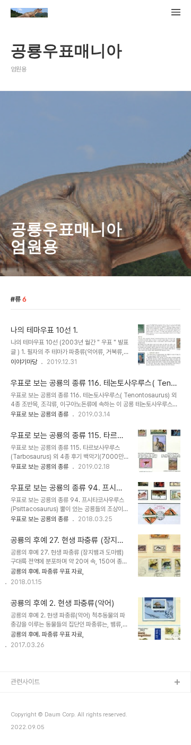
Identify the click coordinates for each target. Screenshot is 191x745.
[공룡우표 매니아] (29, 14)
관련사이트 (25, 682)
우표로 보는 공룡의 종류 (39, 414)
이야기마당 (24, 362)
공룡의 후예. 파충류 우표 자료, (47, 571)
